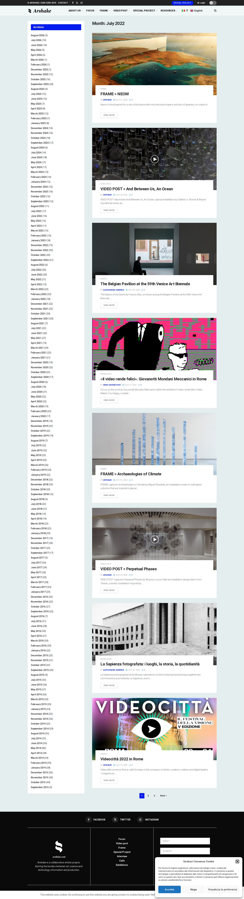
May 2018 (36, 514)
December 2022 (39, 245)
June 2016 (36, 626)
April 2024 (36, 167)
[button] (237, 861)
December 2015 (39, 655)
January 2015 (38, 709)
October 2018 (38, 489)
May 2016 (36, 631)
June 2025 (36, 98)
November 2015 (39, 660)
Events (103, 279)
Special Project (182, 3)
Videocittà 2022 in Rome (121, 759)
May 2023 (36, 220)
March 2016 (37, 640)
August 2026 (37, 35)
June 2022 (36, 274)
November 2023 (39, 191)
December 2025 (39, 69)
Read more (109, 115)
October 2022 (38, 255)
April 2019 (36, 460)
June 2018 (36, 509)
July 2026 (36, 40)
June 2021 (36, 333)
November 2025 (39, 74)
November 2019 (39, 426)
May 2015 (36, 689)
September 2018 (40, 494)
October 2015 (38, 665)
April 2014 (36, 753)
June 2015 (36, 684)
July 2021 (36, 328)
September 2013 (40, 787)
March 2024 (37, 172)
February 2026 (38, 64)
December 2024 (39, 128)
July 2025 (36, 94)
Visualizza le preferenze (222, 889)
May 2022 (36, 279)
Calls (122, 860)
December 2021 (39, 303)
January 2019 (38, 474)
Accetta (169, 889)
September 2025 (40, 84)
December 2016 (39, 597)
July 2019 (36, 445)
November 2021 (39, 308)
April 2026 (36, 55)
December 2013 (39, 772)
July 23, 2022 (121, 575)
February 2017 (38, 587)
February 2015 (38, 704)
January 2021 (38, 357)
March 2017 (37, 582)
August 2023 (37, 206)
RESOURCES (168, 10)
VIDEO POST (120, 10)
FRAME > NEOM (114, 94)
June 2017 (36, 567)
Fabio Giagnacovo (112, 385)
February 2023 (38, 235)
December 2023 (39, 186)
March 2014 (37, 758)
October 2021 (38, 313)
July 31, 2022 (121, 100)
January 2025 (38, 123)
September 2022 (40, 260)
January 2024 (38, 181)
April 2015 (36, 694)
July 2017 (36, 562)
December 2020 (39, 362)
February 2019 (38, 470)
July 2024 (36, 152)
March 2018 (37, 523)
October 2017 (38, 548)
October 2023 (38, 196)
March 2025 (37, 113)
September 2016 (40, 611)
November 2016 (39, 601)
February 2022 (38, 294)
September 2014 (40, 728)
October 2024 (38, 138)
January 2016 (38, 650)
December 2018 (39, 479)
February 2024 (38, 177)
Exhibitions (122, 865)
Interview (122, 856)
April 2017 (36, 577)
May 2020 (36, 396)
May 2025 (36, 103)
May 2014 (36, 748)
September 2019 (40, 435)
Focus (122, 839)
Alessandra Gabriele (113, 290)
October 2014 (38, 723)
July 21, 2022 (133, 670)
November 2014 (39, 719)
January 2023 (38, 240)
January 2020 (38, 416)
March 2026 (37, 59)
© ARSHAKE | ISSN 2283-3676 (41, 3)
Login (202, 3)
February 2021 (38, 352)
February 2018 (38, 528)
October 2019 (38, 430)
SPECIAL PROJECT (144, 10)
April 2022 (36, 284)
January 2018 (38, 533)
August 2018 (37, 499)
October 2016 (38, 606)
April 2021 (36, 343)
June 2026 (36, 45)
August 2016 (37, 616)
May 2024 (36, 162)
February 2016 (38, 645)
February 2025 (38, 118)
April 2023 (36, 225)
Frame (103, 89)
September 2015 (40, 670)
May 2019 (36, 455)
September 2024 (40, 142)
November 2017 (39, 543)
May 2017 (36, 572)
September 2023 (40, 201)
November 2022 (39, 250)
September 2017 (40, 553)
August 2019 (37, 440)
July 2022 (36, 269)
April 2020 (36, 401)
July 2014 (36, 738)
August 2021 (37, 323)
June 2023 (36, 216)
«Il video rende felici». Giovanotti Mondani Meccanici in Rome (153, 379)
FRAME (104, 10)
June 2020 (36, 391)
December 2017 (39, 538)
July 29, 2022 (133, 290)
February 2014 (38, 763)
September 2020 (40, 377)
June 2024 (36, 157)
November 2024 (39, 133)
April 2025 (36, 108)
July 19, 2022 (121, 765)
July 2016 (36, 621)
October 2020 (38, 372)
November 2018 (39, 484)
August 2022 (37, 264)
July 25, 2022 (121, 480)
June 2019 (36, 450)
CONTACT (63, 3)
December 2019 (39, 421)
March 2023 (37, 230)
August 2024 (37, 147)
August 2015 (37, 675)
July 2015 (36, 680)
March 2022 (37, 289)
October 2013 (38, 782)
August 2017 (37, 557)
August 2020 (37, 382)
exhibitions (106, 374)
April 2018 (36, 518)
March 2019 (37, 465)
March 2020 (37, 406)
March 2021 (37, 347)
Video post (105, 184)
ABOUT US (75, 10)
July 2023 (36, 211)
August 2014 (37, 733)
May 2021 (36, 338)
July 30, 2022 (121, 195)
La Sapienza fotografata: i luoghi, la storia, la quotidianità (150, 664)
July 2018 (36, 504)
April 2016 (36, 636)
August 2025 (37, 89)
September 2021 (40, 318)
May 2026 (36, 50)
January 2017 (38, 592)
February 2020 (38, 411)
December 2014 (39, 714)
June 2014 (36, 743)
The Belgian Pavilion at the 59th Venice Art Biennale (145, 284)
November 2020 (39, 367)
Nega (193, 889)
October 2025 (38, 79)
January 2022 (38, 299)
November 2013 (39, 777)
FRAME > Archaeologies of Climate (130, 474)
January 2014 (38, 767)
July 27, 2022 (130, 385)
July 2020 (36, 386)
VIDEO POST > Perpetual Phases (128, 569)
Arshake (107, 100)
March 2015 (37, 699)
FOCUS (90, 10)
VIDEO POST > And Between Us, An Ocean (136, 189)
